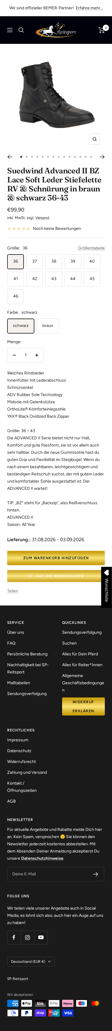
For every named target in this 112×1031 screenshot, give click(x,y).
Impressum (17, 740)
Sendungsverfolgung (27, 693)
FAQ (11, 643)
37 (34, 261)
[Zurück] (9, 157)
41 (15, 278)
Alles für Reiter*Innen (82, 664)
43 (53, 278)
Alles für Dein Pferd (80, 654)
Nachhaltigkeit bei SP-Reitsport (28, 668)
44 (73, 278)
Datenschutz (19, 750)
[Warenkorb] (102, 30)
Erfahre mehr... (89, 8)
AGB (11, 801)
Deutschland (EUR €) (28, 961)
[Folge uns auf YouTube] (40, 937)
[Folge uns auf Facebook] (14, 937)
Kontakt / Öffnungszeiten (22, 787)
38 (53, 261)
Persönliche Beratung (27, 654)
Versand (42, 217)
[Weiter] (102, 157)
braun (47, 325)
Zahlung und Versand (27, 772)
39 (72, 261)
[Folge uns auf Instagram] (27, 937)
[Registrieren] (95, 874)
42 (34, 278)
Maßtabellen (18, 682)
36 (15, 261)
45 (92, 278)
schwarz (21, 325)
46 (15, 296)
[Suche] (21, 30)
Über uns (15, 632)
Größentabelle (91, 248)
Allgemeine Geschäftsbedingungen (83, 683)
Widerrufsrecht (21, 761)
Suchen (69, 643)
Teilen (12, 590)
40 (92, 261)
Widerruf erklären (83, 706)
